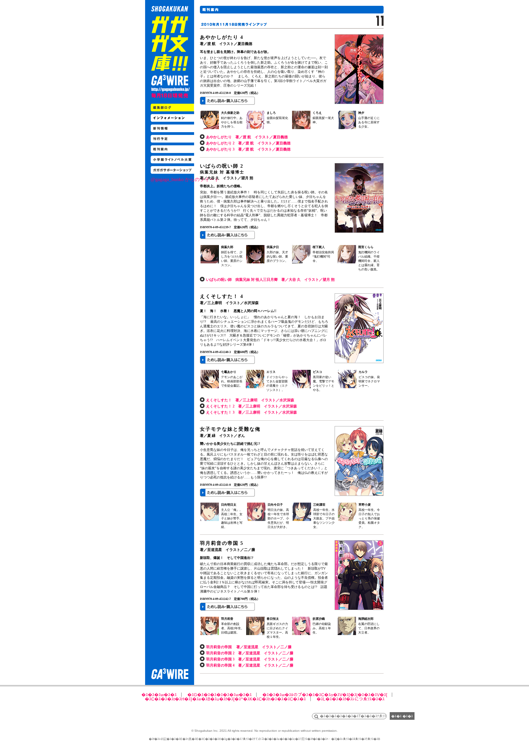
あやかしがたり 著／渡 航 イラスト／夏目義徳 (247, 137)
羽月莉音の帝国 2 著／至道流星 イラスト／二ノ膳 (249, 653)
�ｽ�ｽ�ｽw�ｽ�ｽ (159, 694)
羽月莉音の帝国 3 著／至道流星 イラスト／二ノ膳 (249, 659)
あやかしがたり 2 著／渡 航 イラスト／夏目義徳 (248, 143)
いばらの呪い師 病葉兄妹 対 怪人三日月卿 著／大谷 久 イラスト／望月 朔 (270, 279)
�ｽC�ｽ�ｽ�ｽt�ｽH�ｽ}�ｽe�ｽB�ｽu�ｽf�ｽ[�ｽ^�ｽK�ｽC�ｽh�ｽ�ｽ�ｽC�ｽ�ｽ (225, 699)
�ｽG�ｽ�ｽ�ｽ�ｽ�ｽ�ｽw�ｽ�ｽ (219, 694)
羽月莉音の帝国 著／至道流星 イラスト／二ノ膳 (248, 647)
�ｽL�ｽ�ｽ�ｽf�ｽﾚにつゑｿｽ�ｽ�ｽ (351, 699)
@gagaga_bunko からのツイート (185, 179)
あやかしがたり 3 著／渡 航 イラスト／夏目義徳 (248, 149)
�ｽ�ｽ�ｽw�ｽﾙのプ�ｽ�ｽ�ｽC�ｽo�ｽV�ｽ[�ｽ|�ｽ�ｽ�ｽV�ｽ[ (324, 694)
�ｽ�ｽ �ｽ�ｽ (402, 716)
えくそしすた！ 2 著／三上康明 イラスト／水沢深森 (251, 406)
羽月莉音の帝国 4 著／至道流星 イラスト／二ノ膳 (249, 665)
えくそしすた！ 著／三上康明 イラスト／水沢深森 (250, 400)
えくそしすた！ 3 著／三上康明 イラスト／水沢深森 (251, 412)
